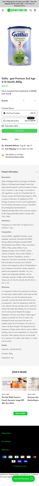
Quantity (5, 100)
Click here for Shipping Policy (24, 4)
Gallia (17, 139)
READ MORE (20, 413)
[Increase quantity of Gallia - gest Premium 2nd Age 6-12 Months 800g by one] (35, 100)
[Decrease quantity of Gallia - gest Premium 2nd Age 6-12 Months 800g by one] (12, 100)
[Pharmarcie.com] (17, 10)
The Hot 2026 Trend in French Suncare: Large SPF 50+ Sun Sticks (13, 400)
